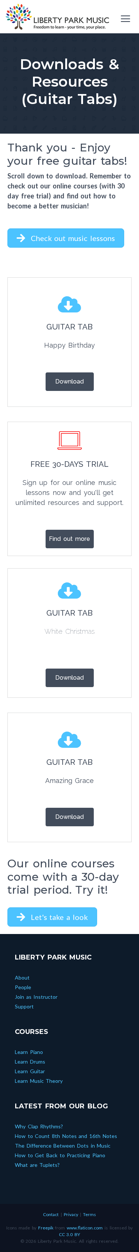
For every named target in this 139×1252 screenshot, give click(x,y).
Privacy (71, 1214)
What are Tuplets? (37, 1165)
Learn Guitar (30, 1071)
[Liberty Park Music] (57, 16)
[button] (65, 238)
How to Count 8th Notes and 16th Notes (66, 1136)
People (23, 987)
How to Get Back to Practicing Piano (60, 1155)
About (22, 977)
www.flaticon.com (85, 1228)
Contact (51, 1214)
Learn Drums (30, 1061)
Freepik (45, 1228)
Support (24, 1006)
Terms (89, 1214)
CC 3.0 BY (69, 1234)
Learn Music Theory (39, 1081)
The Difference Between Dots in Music (63, 1145)
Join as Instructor (36, 997)
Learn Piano (29, 1052)
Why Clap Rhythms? (39, 1126)
